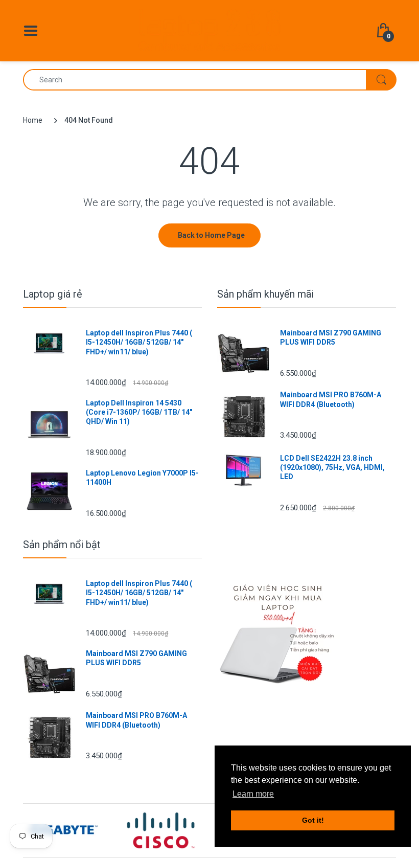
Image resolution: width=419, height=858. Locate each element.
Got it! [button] (313, 820)
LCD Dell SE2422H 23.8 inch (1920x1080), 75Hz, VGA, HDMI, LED (332, 467)
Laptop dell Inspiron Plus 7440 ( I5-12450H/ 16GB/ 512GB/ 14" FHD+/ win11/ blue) (139, 342)
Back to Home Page (211, 235)
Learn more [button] (253, 793)
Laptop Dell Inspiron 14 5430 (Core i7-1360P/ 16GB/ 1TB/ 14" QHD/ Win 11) (139, 412)
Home (32, 120)
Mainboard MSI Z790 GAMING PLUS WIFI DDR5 (330, 337)
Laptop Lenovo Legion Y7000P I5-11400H (142, 477)
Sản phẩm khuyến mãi (265, 294)
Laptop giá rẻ (52, 294)
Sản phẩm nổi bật (62, 544)
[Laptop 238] (209, 30)
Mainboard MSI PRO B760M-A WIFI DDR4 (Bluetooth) (330, 399)
